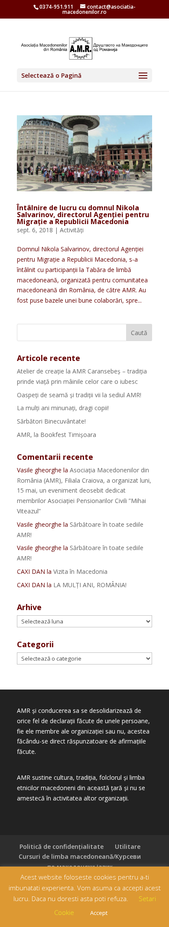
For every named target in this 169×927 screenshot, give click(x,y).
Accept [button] (98, 913)
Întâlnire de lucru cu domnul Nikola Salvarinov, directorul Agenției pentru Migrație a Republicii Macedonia (83, 214)
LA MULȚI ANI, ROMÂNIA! (90, 585)
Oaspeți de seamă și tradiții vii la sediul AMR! (79, 395)
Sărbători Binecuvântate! (51, 421)
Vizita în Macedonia (80, 571)
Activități (72, 230)
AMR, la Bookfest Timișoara (56, 434)
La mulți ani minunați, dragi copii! (63, 408)
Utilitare (127, 846)
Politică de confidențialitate (62, 846)
